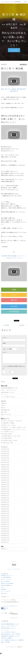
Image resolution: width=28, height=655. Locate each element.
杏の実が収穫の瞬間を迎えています (9, 387)
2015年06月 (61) (5, 502)
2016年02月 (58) (5, 484)
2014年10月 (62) (5, 520)
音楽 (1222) (4, 412)
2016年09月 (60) (5, 469)
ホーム (9, 569)
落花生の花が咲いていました (8, 392)
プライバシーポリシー (6, 591)
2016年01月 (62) (5, 486)
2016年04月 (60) (5, 480)
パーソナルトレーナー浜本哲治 (11, 2)
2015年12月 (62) (5, 489)
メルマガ (14, 295)
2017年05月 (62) (5, 451)
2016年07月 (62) (5, 473)
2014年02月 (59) (5, 537)
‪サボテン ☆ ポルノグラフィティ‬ (8, 390)
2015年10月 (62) (5, 493)
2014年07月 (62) (5, 526)
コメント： (5, 352)
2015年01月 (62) (5, 513)
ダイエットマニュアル (6, 579)
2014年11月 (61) (5, 517)
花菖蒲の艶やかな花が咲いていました (10, 636)
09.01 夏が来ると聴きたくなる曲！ (9, 440)
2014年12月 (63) (5, 515)
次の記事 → (22, 325)
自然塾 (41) (4, 403)
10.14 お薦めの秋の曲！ (7, 438)
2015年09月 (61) (5, 495)
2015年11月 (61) (5, 491)
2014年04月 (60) (5, 533)
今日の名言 (14, 306)
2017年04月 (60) (5, 453)
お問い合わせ (4, 593)
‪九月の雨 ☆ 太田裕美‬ (6, 638)
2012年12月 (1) (5, 542)
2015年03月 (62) (5, 508)
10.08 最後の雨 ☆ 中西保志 (7, 423)
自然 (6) (3, 407)
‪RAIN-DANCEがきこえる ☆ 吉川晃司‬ (10, 634)
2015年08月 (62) (5, 497)
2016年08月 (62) (5, 471)
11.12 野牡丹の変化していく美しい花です (11, 436)
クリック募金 (4, 613)
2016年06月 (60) (5, 475)
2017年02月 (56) (5, 458)
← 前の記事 (5, 325)
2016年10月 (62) (5, 466)
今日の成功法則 (14, 311)
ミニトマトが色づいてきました (8, 396)
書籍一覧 (14, 300)
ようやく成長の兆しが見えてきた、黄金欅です (12, 640)
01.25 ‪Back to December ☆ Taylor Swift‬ (11, 420)
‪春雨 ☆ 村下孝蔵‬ (5, 642)
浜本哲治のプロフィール (6, 575)
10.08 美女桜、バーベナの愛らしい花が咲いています (13, 427)
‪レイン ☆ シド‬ (4, 394)
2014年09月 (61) (5, 522)
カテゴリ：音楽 (23, 64)
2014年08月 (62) (5, 524)
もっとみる (14, 50)
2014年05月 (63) (5, 531)
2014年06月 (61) (5, 528)
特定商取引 (3, 589)
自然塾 (14, 289)
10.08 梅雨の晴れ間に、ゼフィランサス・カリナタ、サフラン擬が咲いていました (13, 430)
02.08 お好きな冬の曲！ (7, 433)
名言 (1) (3, 405)
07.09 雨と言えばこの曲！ (7, 442)
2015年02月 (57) (5, 511)
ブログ (2, 587)
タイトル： (5, 337)
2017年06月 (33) (5, 449)
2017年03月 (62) (5, 455)
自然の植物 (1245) (5, 409)
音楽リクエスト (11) (6, 414)
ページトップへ (16, 569)
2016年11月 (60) (5, 464)
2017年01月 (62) (5, 460)
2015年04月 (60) (5, 506)
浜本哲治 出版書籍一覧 (6, 585)
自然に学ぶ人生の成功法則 (7, 583)
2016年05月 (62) (5, 477)
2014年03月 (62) (5, 535)
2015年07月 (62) (5, 500)
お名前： (4, 343)
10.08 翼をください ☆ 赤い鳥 (8, 425)
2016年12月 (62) (5, 462)
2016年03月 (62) (5, 482)
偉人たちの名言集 (5, 581)
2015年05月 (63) (5, 504)
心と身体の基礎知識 (5, 577)
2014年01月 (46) (5, 540)
